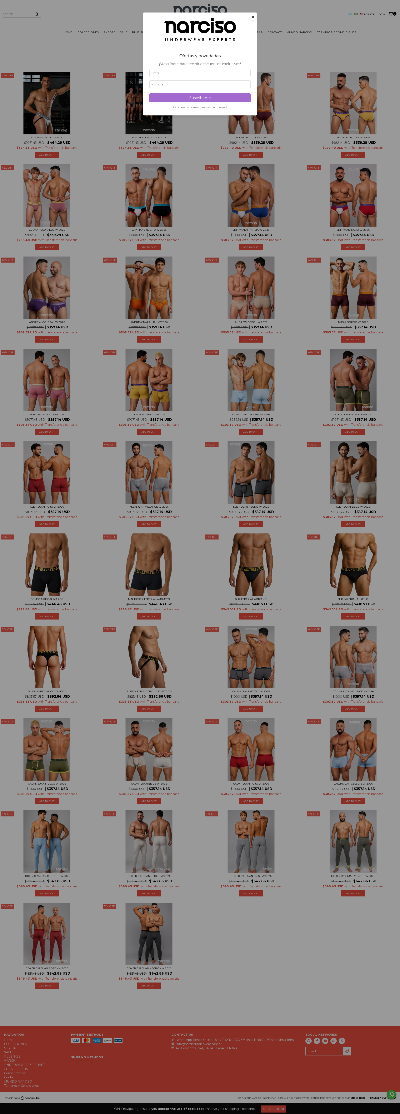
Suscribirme (200, 98)
